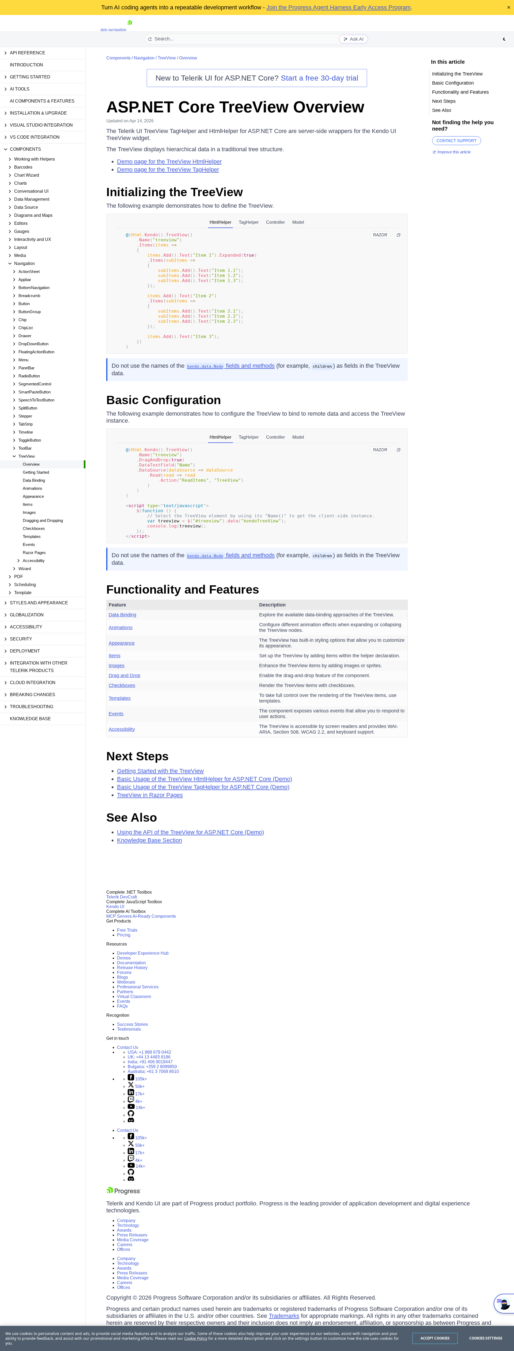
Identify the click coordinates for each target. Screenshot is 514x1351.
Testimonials (129, 1029)
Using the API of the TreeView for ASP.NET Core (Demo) (190, 832)
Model (298, 222)
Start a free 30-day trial (319, 78)
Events (29, 544)
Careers (124, 1244)
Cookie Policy (195, 1338)
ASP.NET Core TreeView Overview (235, 107)
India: (150, 1062)
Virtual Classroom (134, 996)
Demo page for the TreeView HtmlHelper (169, 161)
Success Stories (132, 1024)
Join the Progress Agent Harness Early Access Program (338, 7)
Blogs (122, 977)
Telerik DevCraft (121, 897)
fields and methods (231, 365)
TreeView (167, 58)
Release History (132, 967)
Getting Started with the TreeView (160, 771)
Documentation (131, 963)
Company (126, 1220)
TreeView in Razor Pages (150, 795)
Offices (123, 1249)
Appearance (33, 496)
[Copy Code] (398, 235)
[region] (257, 1338)
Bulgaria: (152, 1066)
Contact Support (457, 140)
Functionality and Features (182, 589)
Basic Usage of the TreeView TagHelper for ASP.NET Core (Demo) (203, 787)
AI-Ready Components (154, 916)
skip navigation (113, 29)
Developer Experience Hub (143, 953)
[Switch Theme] (504, 39)
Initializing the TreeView (174, 192)
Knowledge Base (30, 718)
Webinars (126, 982)
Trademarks (284, 1315)
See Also (131, 817)
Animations (32, 488)
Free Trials (127, 930)
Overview (31, 464)
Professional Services (137, 987)
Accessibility (122, 729)
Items (28, 504)
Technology (128, 1225)
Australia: (153, 1071)
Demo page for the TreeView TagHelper (168, 169)
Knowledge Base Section (149, 840)
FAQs (122, 1006)
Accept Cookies (435, 1338)
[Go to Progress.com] (123, 1193)
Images (29, 512)
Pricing (123, 935)
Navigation (144, 58)
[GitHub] (131, 1115)
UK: (149, 1057)
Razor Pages (34, 552)
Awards (124, 1230)
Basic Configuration (163, 400)
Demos (124, 958)
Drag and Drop (124, 675)
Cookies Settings (485, 1338)
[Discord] (131, 1121)
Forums (124, 972)
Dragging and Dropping (43, 520)
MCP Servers (119, 916)
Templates (32, 536)
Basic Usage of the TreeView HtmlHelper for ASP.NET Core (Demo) (204, 779)
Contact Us (127, 1047)
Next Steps (137, 756)
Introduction (26, 65)
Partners (125, 991)
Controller (275, 222)
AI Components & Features (42, 101)
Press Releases (132, 1235)
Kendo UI (115, 906)
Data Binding (34, 480)
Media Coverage (133, 1240)
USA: (149, 1052)
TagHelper (249, 222)
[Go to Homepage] (129, 29)
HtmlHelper (220, 222)
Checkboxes (34, 528)
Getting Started (36, 472)
